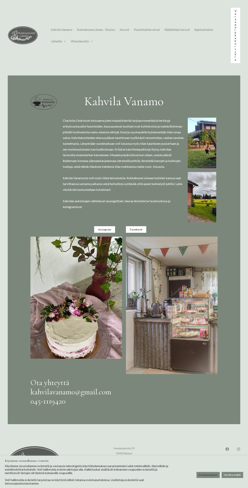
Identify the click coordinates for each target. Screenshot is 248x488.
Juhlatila (56, 41)
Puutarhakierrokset (147, 29)
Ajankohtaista (203, 29)
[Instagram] (238, 449)
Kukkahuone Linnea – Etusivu (96, 29)
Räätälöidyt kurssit (177, 29)
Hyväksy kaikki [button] (232, 474)
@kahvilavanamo (75, 212)
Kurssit (124, 29)
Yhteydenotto (80, 41)
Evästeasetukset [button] (208, 474)
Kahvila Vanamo (61, 29)
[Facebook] (227, 449)
